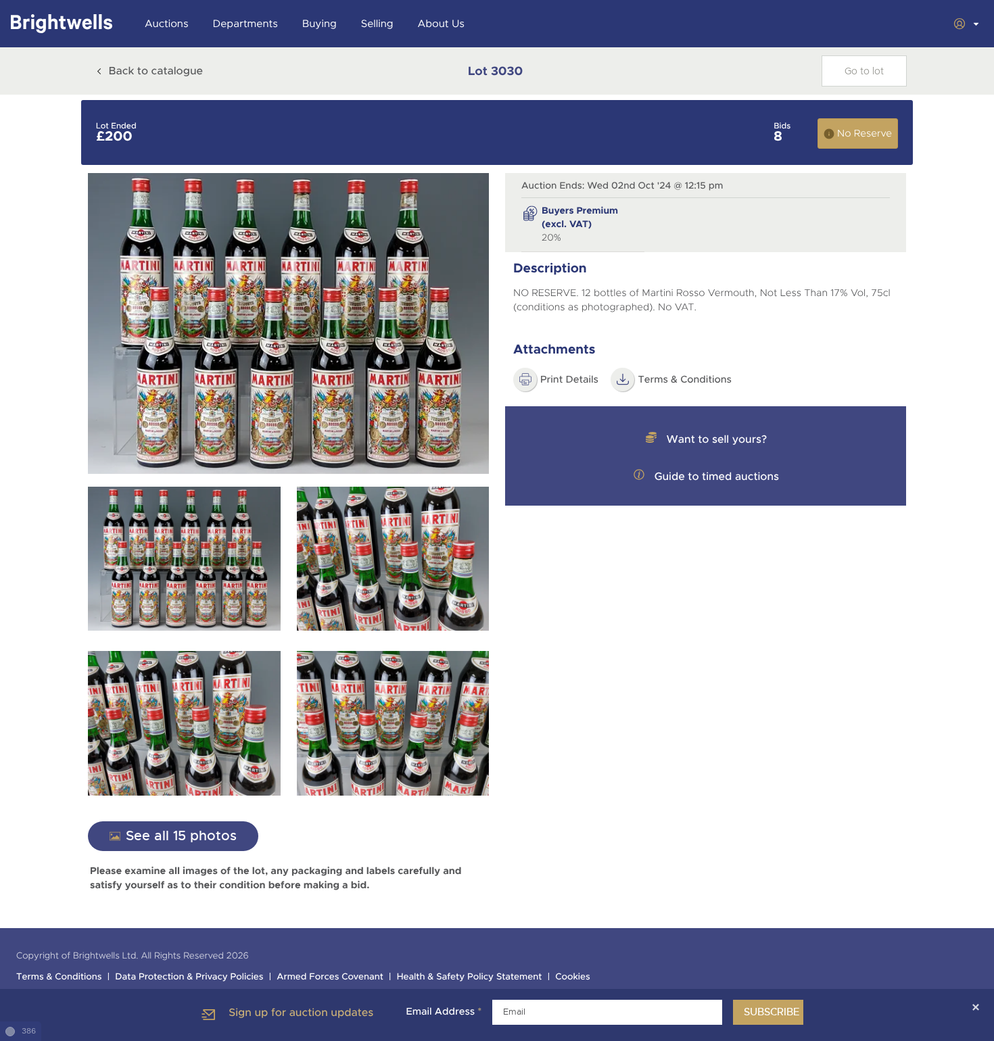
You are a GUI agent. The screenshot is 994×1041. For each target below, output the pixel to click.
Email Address (443, 1012)
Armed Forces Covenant (330, 977)
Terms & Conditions (685, 380)
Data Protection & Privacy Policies (189, 977)
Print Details (569, 380)
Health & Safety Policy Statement (469, 977)
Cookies (572, 977)
